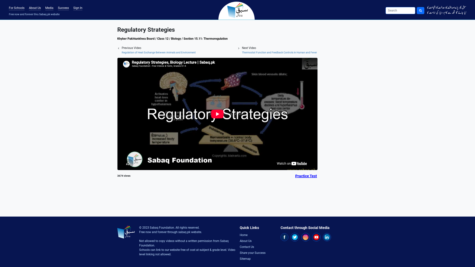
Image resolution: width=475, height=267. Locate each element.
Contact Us (247, 247)
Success (63, 8)
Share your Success (253, 253)
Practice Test (306, 176)
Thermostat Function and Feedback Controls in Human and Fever (279, 52)
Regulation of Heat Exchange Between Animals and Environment (159, 52)
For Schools (16, 8)
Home (244, 235)
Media (49, 8)
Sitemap (245, 259)
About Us (35, 8)
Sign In (77, 8)
